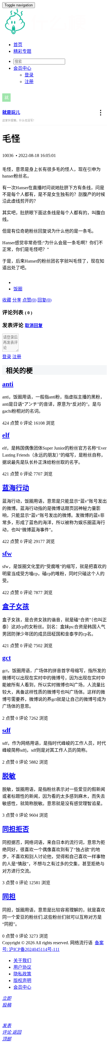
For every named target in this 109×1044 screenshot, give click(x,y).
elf (6, 435)
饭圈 (17, 288)
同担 (9, 896)
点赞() (29, 300)
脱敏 (9, 776)
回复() (44, 300)
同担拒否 (15, 829)
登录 (29, 75)
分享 (16, 300)
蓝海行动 (15, 488)
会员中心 (22, 987)
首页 (17, 44)
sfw (7, 553)
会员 (22, 68)
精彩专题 (22, 51)
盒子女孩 (15, 606)
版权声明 (22, 980)
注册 (29, 81)
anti (7, 384)
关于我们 (22, 960)
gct (6, 657)
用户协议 (22, 967)
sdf (6, 730)
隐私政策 (22, 973)
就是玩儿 (11, 112)
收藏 (6, 300)
